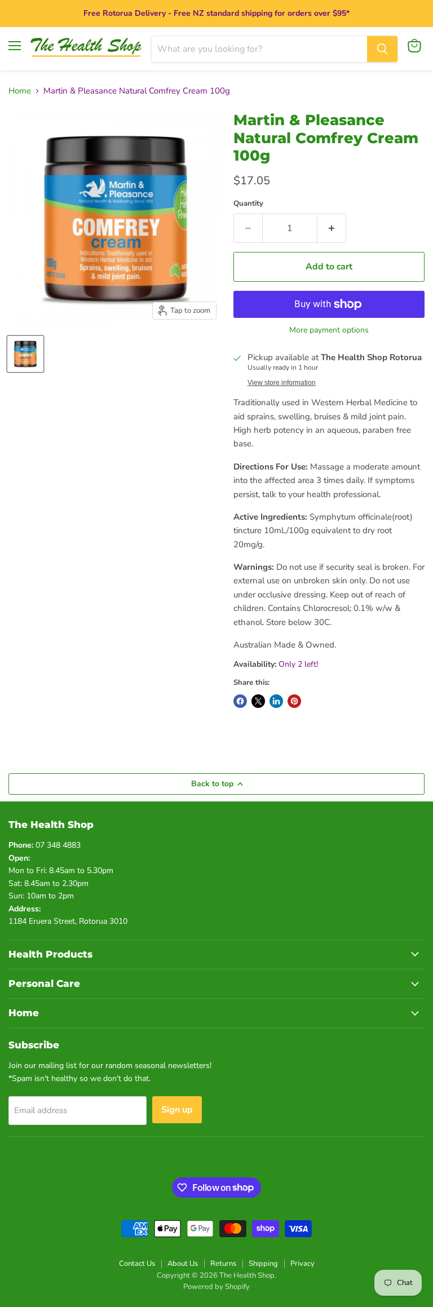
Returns (223, 1264)
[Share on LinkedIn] (276, 701)
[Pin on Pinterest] (294, 701)
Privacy (302, 1264)
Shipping (263, 1264)
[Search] (382, 49)
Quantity (248, 204)
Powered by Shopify (216, 1287)
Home (19, 91)
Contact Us (137, 1264)
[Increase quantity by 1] (331, 228)
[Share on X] (258, 701)
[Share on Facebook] (240, 701)
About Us (182, 1264)
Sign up (177, 1110)
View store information (282, 383)
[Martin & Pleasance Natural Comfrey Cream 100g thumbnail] (25, 354)
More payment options (329, 330)
